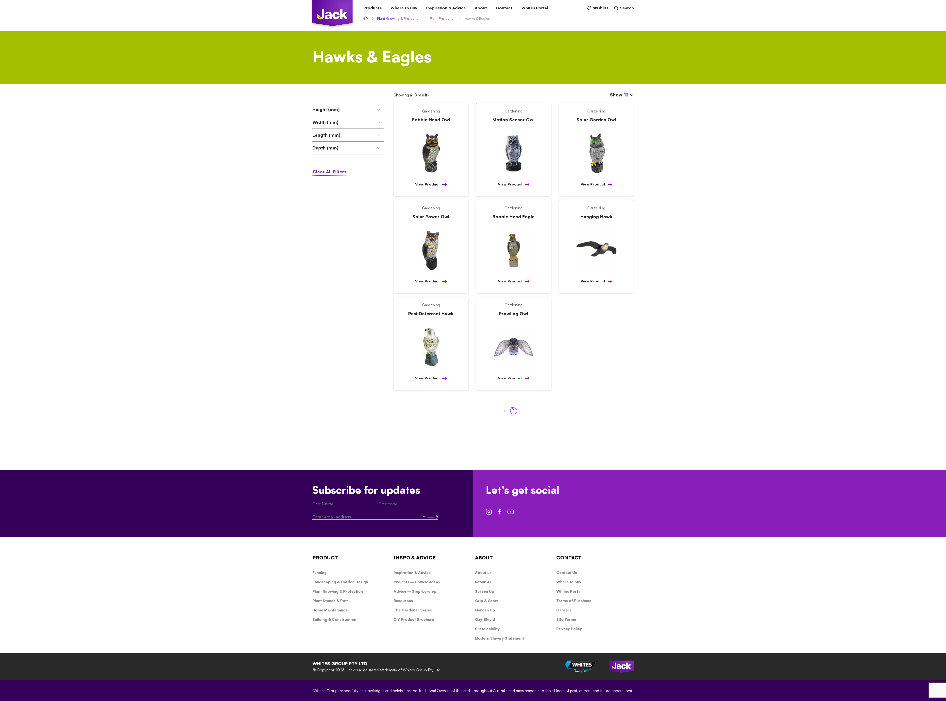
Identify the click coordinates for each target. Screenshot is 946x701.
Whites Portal (534, 7)
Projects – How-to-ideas (417, 582)
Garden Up (485, 610)
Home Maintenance (330, 610)
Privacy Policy (569, 629)
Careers (563, 610)
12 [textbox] (626, 94)
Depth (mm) (325, 147)
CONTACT (568, 557)
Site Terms (566, 619)
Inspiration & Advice (446, 7)
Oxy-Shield (485, 619)
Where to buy (568, 582)
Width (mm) (325, 122)
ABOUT (484, 557)
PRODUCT (325, 557)
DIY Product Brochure (414, 619)
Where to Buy (403, 7)
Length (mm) (326, 135)
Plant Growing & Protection (399, 18)
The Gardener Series (413, 610)
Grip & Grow (486, 600)
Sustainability (487, 629)
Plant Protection (443, 18)
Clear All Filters (329, 171)
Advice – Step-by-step (415, 591)
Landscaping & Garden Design (340, 582)
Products (372, 7)
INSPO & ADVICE (415, 557)
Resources (403, 600)
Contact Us (566, 572)
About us (483, 572)
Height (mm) (326, 109)
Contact (504, 7)
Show (619, 94)
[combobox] (629, 95)
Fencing (319, 572)
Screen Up (484, 591)
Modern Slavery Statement (499, 638)
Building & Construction (334, 619)
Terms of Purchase (573, 600)
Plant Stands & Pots (330, 600)
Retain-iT (483, 582)
